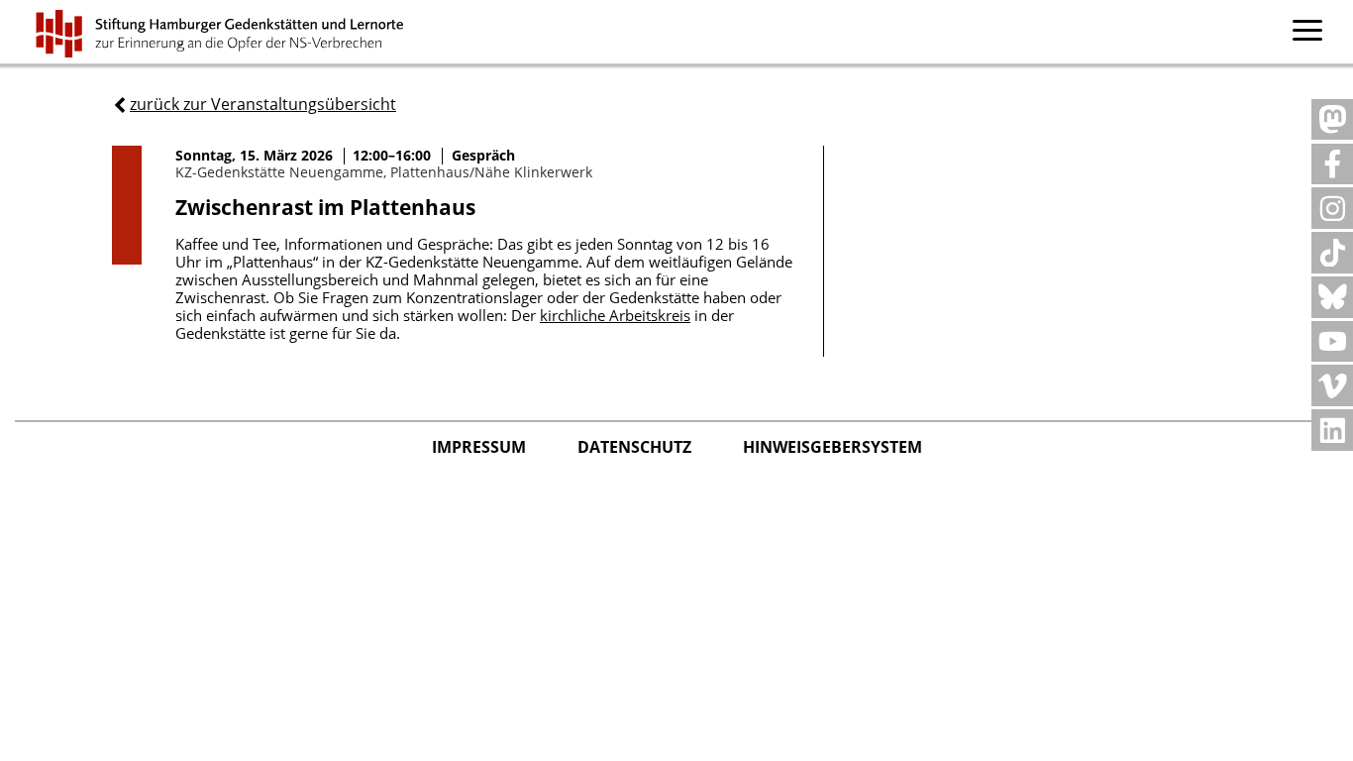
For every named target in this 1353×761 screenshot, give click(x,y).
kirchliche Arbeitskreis (615, 315)
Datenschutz (636, 447)
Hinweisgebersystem (832, 447)
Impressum (481, 447)
